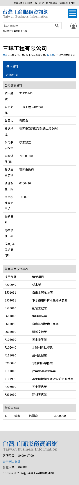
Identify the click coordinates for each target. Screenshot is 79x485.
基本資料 (12, 66)
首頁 (5, 55)
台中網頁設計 (11, 461)
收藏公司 (13, 74)
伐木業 (50, 55)
